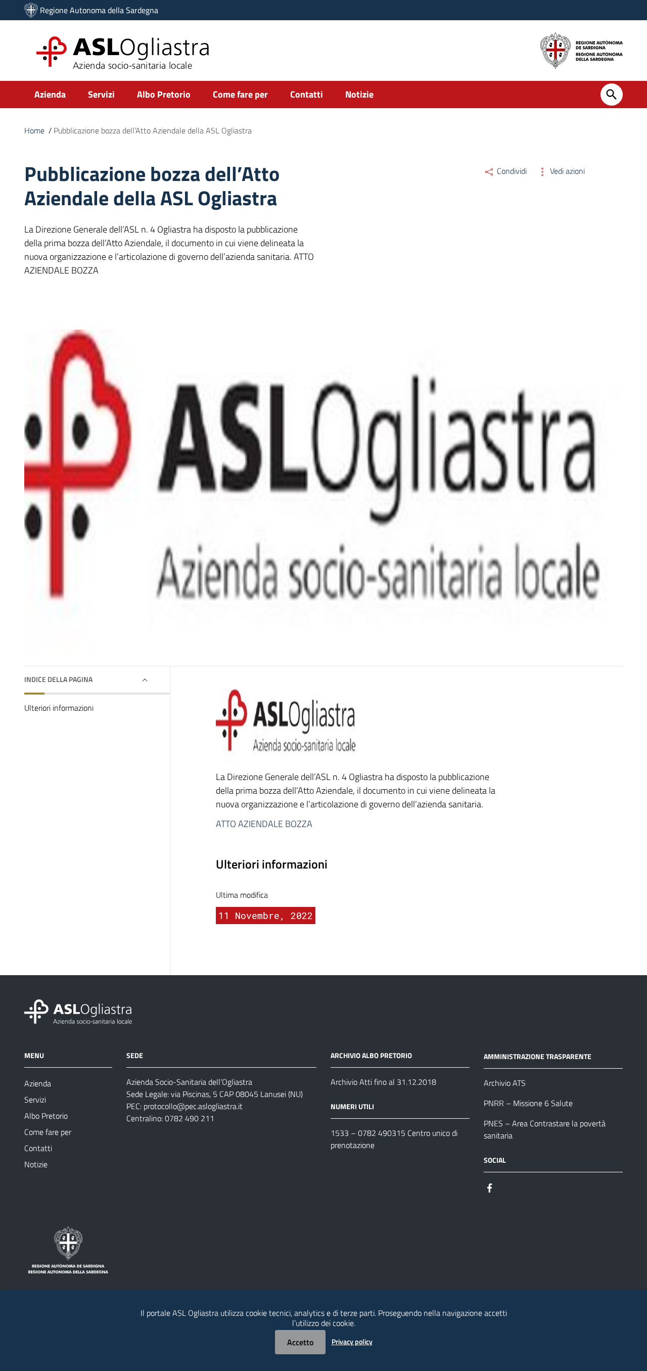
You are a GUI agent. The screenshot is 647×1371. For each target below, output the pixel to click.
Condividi (511, 171)
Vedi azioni (566, 171)
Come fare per (240, 94)
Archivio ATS (505, 1083)
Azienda (50, 94)
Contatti (306, 94)
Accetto (300, 1342)
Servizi (101, 94)
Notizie (359, 94)
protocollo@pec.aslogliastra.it (193, 1106)
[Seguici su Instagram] (508, 1187)
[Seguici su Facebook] (490, 1187)
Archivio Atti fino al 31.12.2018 (383, 1082)
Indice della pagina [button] (58, 679)
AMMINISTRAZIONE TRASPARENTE (537, 1056)
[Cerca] (611, 94)
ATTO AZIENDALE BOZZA (264, 824)
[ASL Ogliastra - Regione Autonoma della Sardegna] (78, 1011)
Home (34, 130)
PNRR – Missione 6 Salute (528, 1103)
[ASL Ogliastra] (31, 10)
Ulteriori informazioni (59, 708)
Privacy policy (352, 1341)
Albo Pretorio (164, 94)
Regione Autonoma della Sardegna (99, 10)
